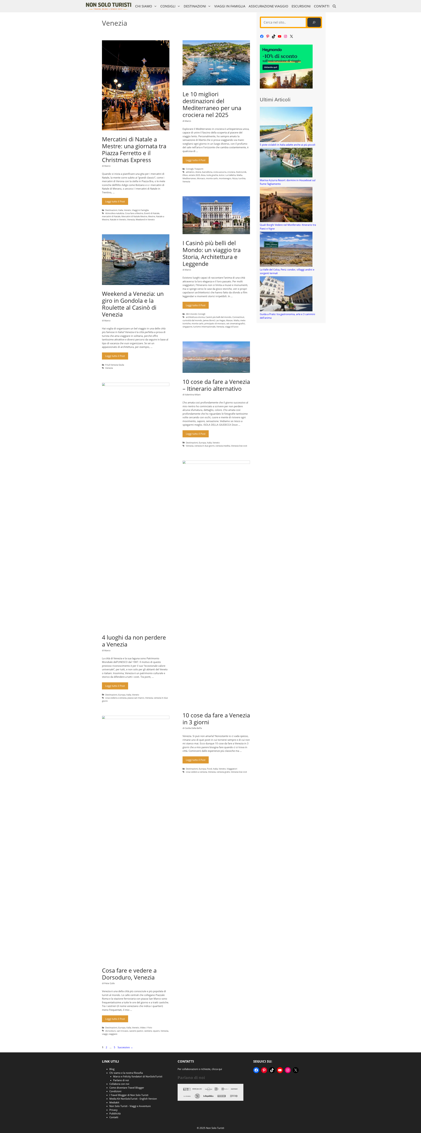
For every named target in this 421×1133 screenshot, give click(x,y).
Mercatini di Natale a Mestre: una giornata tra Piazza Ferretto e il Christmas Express (134, 149)
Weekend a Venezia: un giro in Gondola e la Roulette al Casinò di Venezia (133, 304)
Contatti (321, 6)
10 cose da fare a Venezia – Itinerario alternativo (216, 385)
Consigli (167, 6)
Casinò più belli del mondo (218, 317)
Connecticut (238, 317)
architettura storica (195, 317)
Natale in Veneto (118, 219)
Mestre (151, 216)
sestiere (148, 1030)
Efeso (185, 175)
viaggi (105, 1033)
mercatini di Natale (111, 216)
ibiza (203, 175)
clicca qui (217, 1069)
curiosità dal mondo (192, 320)
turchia (241, 178)
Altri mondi (191, 313)
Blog (111, 1069)
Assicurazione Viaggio (268, 6)
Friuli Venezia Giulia (114, 364)
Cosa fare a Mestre (134, 213)
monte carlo (212, 178)
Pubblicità (115, 1113)
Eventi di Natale (151, 213)
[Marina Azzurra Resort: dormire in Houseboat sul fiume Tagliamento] (286, 163)
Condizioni (115, 1091)
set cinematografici (235, 323)
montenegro (225, 178)
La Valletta (230, 175)
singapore (187, 326)
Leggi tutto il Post (115, 201)
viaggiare (113, 1033)
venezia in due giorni (204, 445)
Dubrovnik (241, 171)
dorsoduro (110, 1030)
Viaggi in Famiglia (229, 6)
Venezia (131, 219)
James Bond (209, 320)
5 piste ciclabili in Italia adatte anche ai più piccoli (287, 144)
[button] (334, 6)
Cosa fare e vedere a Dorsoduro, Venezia (129, 973)
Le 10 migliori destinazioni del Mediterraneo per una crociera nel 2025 (212, 104)
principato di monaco (214, 323)
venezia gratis (223, 771)
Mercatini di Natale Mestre (134, 216)
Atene (198, 171)
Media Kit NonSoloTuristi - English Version (133, 1098)
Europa (202, 442)
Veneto (127, 210)
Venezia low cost (239, 445)
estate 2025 (194, 175)
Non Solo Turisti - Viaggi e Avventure (130, 1106)
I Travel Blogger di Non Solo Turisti (128, 1095)
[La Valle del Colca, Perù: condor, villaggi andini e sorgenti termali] (286, 250)
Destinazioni (195, 6)
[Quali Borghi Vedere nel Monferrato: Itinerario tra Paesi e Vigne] (286, 205)
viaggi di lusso (231, 326)
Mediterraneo (189, 178)
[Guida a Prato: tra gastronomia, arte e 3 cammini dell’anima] (286, 294)
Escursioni (301, 6)
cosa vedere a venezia (115, 697)
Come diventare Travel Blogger (126, 1087)
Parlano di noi (121, 1080)
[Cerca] (314, 22)
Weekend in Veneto (145, 219)
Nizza (234, 178)
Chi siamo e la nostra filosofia (126, 1072)
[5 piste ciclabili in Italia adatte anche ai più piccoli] (286, 125)
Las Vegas (220, 320)
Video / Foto (146, 1027)
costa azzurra (219, 171)
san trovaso (122, 1030)
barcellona (207, 171)
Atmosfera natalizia (114, 213)
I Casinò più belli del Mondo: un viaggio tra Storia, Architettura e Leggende (212, 253)
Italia (120, 210)
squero (156, 1030)
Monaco (201, 178)
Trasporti (198, 168)
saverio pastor (136, 1030)
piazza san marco (135, 697)
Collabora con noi (119, 1083)
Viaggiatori (232, 768)
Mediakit (114, 1102)
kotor (221, 175)
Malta (239, 175)
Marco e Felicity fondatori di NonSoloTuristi (137, 1076)
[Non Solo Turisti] (108, 6)
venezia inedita (222, 445)
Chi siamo (143, 6)
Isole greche (212, 175)
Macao (229, 320)
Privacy (113, 1109)
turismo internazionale (204, 326)
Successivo (125, 1047)
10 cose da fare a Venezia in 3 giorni (216, 718)
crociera (231, 171)
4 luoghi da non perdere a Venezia (134, 640)
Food (209, 768)
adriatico (190, 171)
